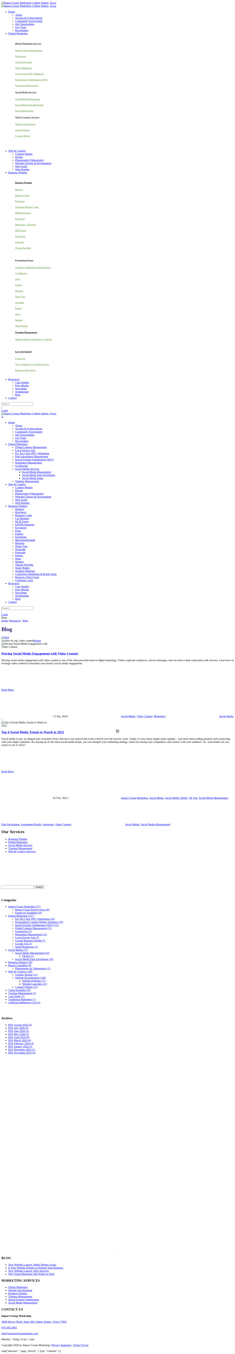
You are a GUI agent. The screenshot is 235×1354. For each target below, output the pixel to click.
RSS (10, 1024)
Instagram (48, 824)
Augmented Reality (31, 824)
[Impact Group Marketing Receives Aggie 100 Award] (109, 1251)
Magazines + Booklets (25, 224)
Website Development (25, 124)
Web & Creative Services (22, 851)
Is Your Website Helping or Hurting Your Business (36, 1267)
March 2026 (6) (22, 1040)
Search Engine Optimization (23, 1299)
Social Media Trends (176, 797)
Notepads (19, 302)
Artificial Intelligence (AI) (24, 1002)
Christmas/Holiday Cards (27, 207)
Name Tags (20, 296)
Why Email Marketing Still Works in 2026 (31, 1274)
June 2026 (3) (21, 1031)
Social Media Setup (24, 111)
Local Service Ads (23, 62)
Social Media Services (20, 845)
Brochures (20, 201)
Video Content (144, 716)
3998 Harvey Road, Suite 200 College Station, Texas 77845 (34, 1321)
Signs (17, 314)
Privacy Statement (61, 1345)
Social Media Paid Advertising (29, 105)
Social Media (128, 716)
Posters (18, 308)
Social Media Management (27, 99)
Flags (17, 279)
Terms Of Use (80, 1345)
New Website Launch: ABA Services (28, 1270)
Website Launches (34, 983)
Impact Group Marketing (134, 797)
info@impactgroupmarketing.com (19, 1333)
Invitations (20, 236)
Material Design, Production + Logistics (33, 339)
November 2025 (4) (24, 1052)
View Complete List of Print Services (32, 364)
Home (4, 620)
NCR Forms (20, 230)
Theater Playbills (23, 248)
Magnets (19, 291)
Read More (7, 689)
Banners (19, 189)
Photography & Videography (32, 968)
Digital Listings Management (28, 50)
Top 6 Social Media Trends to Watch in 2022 (32, 732)
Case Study (16, 996)
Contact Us (20, 358)
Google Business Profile (30, 940)
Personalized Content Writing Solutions (39, 922)
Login (4, 410)
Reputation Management (26, 85)
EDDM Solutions (23, 213)
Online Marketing (23, 68)
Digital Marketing (18, 842)
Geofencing (20, 56)
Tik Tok (193, 797)
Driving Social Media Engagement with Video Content (39, 653)
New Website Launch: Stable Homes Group (32, 1264)
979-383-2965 (9, 1327)
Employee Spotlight (28, 912)
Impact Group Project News (32, 909)
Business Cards (22, 195)
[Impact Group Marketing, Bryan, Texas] (105, 1191)
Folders (18, 285)
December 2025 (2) (24, 1049)
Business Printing (17, 839)
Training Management (20, 848)
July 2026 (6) (21, 1028)
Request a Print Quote (25, 370)
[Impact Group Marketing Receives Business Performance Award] (127, 1251)
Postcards (19, 242)
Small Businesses (26, 946)
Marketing (159, 716)
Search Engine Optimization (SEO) (31, 79)
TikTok (28, 956)
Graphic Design (22, 130)
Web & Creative (20, 971)
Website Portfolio (34, 980)
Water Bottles (21, 326)
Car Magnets (21, 273)
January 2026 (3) (23, 1046)
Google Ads (23, 943)
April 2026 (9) (21, 1037)
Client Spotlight (19, 990)
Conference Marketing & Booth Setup (33, 267)
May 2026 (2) (21, 1034)
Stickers (19, 320)
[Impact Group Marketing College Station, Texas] (28, 2)
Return (37, 640)
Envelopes (20, 218)
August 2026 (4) (23, 1024)
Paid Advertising (10, 824)
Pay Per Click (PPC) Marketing (29, 74)
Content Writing (22, 136)
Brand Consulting (19, 965)
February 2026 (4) (24, 1043)
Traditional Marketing (22, 999)
